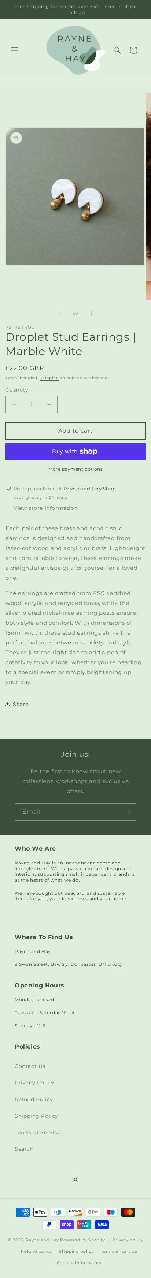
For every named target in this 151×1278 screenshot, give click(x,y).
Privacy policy (127, 1239)
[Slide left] (59, 314)
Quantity (16, 390)
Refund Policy (34, 1099)
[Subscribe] (128, 812)
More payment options (75, 469)
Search (24, 1149)
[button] (15, 50)
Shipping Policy (36, 1116)
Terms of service (119, 1251)
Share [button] (21, 704)
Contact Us (30, 1066)
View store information (46, 508)
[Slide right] (92, 314)
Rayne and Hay (42, 1239)
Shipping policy (76, 1251)
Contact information (79, 1262)
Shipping (49, 377)
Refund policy (36, 1251)
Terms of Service (38, 1132)
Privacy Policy (34, 1082)
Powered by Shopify (82, 1239)
